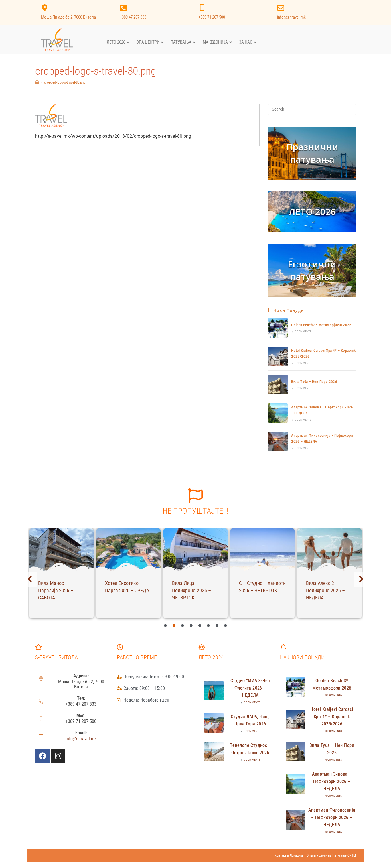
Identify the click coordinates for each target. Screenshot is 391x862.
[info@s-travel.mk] (280, 7)
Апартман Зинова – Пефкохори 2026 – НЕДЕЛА (331, 781)
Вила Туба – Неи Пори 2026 (314, 381)
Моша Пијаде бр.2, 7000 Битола (68, 17)
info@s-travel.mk (291, 17)
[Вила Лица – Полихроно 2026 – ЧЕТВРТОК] (195, 549)
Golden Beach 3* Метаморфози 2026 (321, 325)
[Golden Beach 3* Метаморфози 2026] (278, 328)
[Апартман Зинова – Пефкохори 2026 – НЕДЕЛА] (278, 413)
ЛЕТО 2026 (116, 42)
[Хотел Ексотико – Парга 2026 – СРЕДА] (128, 549)
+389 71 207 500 (211, 17)
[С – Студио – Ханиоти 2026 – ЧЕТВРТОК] (262, 549)
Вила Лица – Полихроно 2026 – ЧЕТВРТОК (191, 590)
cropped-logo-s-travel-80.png (64, 82)
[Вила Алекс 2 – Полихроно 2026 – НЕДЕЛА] (329, 549)
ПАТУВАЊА (181, 42)
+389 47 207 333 (133, 17)
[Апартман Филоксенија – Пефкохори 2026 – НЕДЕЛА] (278, 441)
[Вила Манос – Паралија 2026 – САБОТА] (61, 549)
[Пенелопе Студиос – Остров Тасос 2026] (214, 751)
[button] (29, 579)
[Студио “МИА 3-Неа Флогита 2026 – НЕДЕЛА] (214, 690)
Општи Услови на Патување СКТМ (331, 855)
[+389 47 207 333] (123, 7)
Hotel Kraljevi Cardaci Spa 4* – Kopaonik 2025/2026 (331, 716)
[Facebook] (42, 756)
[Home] (37, 82)
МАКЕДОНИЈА (215, 42)
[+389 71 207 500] (202, 7)
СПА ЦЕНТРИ (147, 42)
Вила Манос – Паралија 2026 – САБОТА (55, 590)
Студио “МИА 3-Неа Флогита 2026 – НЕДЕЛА (250, 688)
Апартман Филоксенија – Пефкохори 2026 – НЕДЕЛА (331, 817)
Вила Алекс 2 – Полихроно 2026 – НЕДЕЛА (325, 590)
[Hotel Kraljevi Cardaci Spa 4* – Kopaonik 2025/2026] (278, 356)
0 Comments (303, 331)
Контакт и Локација (289, 855)
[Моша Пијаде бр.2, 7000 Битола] (44, 7)
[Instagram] (58, 756)
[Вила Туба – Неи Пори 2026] (278, 384)
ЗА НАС (245, 42)
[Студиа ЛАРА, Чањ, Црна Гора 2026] (214, 723)
